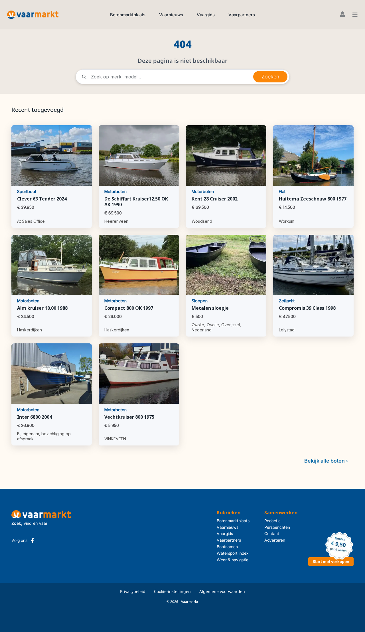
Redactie (272, 520)
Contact (271, 533)
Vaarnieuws (171, 14)
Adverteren (274, 540)
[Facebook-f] (32, 540)
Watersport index (233, 553)
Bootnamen (227, 546)
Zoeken (270, 77)
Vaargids (206, 14)
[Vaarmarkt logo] (32, 14)
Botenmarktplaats (127, 14)
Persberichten (277, 527)
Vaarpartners (241, 14)
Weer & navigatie (232, 559)
